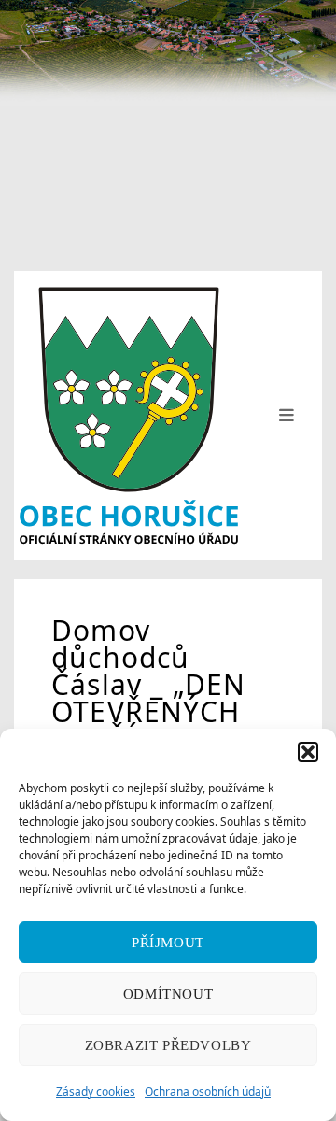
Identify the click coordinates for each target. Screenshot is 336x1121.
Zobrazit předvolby (168, 1045)
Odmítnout (168, 993)
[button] (308, 752)
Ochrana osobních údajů (208, 1092)
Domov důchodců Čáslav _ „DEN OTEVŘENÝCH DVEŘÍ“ (148, 684)
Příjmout (168, 942)
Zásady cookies (95, 1092)
